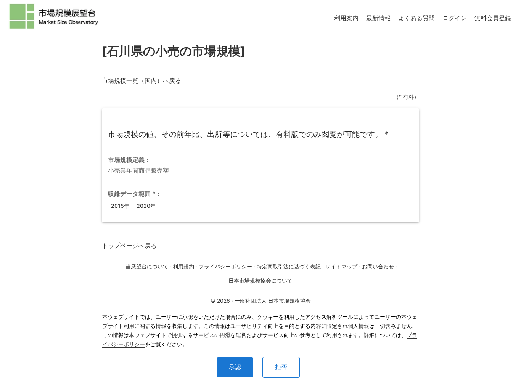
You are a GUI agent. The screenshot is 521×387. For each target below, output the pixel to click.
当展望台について (146, 266)
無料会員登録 (492, 18)
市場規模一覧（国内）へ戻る (141, 80)
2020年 (146, 205)
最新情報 (378, 18)
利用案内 (346, 18)
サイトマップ (341, 266)
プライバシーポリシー (225, 266)
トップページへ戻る (129, 245)
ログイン (454, 18)
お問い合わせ (378, 266)
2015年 (120, 205)
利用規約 (183, 266)
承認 (235, 367)
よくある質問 (416, 18)
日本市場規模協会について (260, 280)
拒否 (281, 367)
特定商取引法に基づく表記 (289, 266)
